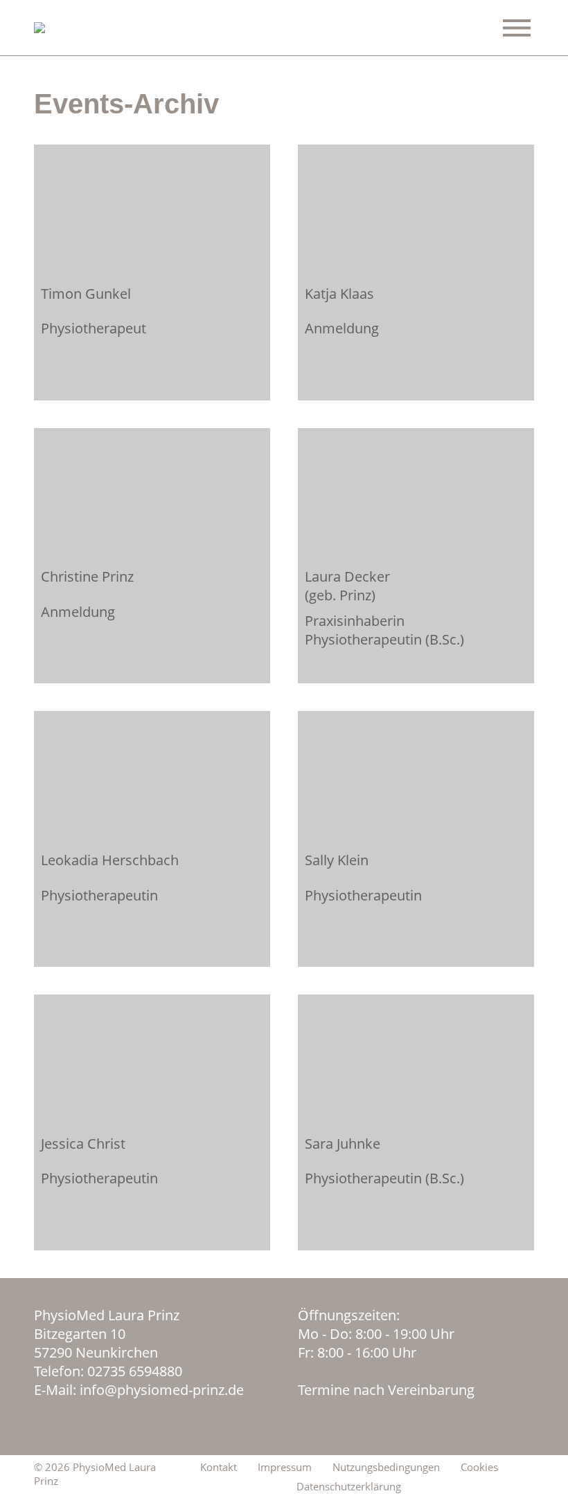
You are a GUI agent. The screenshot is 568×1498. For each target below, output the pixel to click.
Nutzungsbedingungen (386, 1467)
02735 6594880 (134, 1371)
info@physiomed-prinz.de (162, 1389)
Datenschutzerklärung (348, 1486)
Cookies (479, 1467)
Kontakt (218, 1467)
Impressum (285, 1467)
